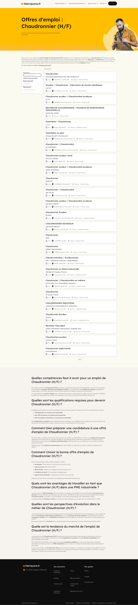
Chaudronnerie (58, 584)
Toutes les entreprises (57, 571)
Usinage (56, 578)
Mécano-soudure (75, 578)
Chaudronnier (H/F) (45, 65)
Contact (113, 3)
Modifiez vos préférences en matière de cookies (104, 603)
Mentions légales (69, 603)
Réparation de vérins (76, 591)
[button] (61, 3)
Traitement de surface (74, 584)
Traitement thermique (57, 592)
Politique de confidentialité (83, 603)
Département (27, 87)
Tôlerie (72, 571)
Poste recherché (28, 81)
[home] (31, 4)
